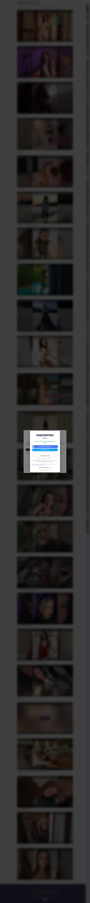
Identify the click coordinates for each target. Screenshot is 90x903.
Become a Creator (45, 470)
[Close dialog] (59, 432)
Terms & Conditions (50, 460)
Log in (49, 467)
